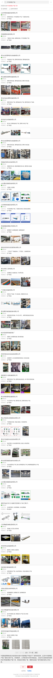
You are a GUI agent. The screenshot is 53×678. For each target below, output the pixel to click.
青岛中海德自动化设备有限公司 (10, 439)
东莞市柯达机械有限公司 (8, 546)
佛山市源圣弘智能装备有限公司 (10, 418)
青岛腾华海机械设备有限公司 (10, 311)
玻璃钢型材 (23, 592)
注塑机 (9, 187)
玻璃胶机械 (14, 336)
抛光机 (9, 635)
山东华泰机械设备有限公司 (9, 13)
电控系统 (9, 443)
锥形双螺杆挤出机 (19, 166)
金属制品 (9, 273)
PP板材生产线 (10, 59)
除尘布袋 (25, 614)
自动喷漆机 (10, 507)
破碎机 (9, 550)
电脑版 (29, 671)
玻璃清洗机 (10, 17)
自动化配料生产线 (11, 464)
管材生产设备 (10, 294)
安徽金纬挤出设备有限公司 (9, 162)
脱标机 (17, 550)
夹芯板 (13, 528)
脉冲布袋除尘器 (11, 614)
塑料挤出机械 (28, 166)
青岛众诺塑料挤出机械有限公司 (10, 55)
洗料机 (13, 550)
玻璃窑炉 (9, 230)
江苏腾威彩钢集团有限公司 (9, 524)
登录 (23, 667)
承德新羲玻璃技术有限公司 (9, 226)
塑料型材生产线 (11, 379)
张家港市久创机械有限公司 (9, 375)
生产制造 (9, 19)
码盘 (16, 635)
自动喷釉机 (16, 507)
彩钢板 (9, 528)
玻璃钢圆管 (10, 592)
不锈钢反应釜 (10, 422)
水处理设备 (19, 571)
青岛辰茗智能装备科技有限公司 (10, 460)
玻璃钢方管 (16, 592)
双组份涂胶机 (27, 209)
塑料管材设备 (18, 59)
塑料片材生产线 (24, 123)
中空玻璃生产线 (18, 17)
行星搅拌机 (24, 422)
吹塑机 (13, 187)
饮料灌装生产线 (11, 571)
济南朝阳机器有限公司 (8, 34)
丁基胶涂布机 (25, 17)
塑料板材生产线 (20, 102)
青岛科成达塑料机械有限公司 (10, 98)
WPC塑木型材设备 (29, 379)
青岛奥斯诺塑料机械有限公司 (10, 77)
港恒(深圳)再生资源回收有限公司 (11, 247)
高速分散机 (18, 422)
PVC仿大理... (19, 315)
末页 (36, 653)
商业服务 (9, 509)
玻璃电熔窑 (15, 230)
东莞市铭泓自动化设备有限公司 (10, 354)
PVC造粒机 (17, 294)
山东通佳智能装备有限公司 (9, 183)
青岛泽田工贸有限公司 (8, 269)
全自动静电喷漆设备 (17, 358)
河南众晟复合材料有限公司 (9, 588)
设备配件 (9, 358)
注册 (30, 667)
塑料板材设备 (26, 59)
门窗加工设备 (10, 38)
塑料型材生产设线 (29, 102)
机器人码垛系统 (25, 443)
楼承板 (17, 528)
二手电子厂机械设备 (12, 251)
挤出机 (9, 123)
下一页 (31, 653)
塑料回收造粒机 (20, 379)
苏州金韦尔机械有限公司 (8, 119)
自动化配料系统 (16, 443)
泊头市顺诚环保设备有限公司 (10, 610)
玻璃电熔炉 (22, 230)
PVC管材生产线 (11, 400)
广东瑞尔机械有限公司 (8, 290)
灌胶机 (9, 336)
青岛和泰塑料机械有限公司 (9, 397)
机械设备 (14, 273)
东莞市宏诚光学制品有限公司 (10, 631)
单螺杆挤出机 (10, 166)
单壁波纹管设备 (11, 315)
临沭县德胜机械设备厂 (8, 333)
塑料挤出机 (19, 400)
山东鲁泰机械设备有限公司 (9, 205)
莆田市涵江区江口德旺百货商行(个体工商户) (14, 503)
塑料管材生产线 (11, 102)
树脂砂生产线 (19, 614)
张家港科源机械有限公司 (8, 567)
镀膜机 (13, 635)
